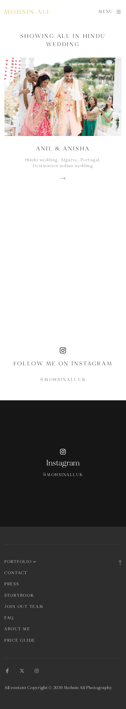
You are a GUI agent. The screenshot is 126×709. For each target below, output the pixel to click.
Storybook (19, 595)
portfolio (18, 562)
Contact (16, 573)
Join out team (24, 606)
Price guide (19, 640)
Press (11, 584)
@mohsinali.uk (63, 379)
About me (17, 629)
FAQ (9, 618)
